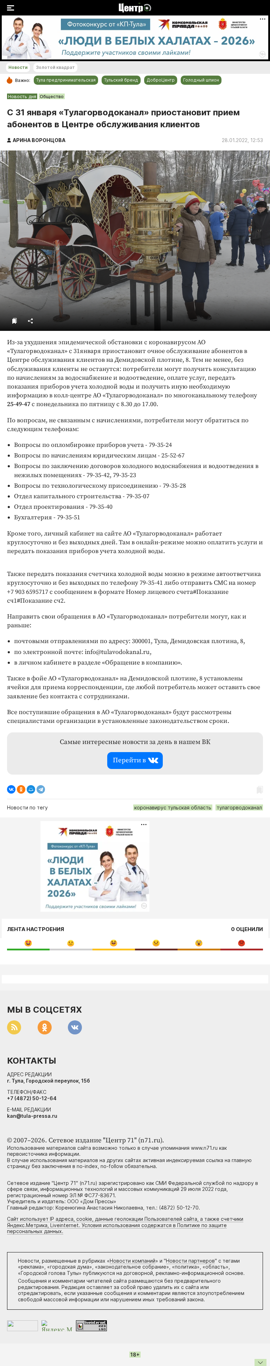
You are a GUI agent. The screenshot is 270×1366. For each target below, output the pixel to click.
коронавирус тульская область (172, 807)
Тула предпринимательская (66, 80)
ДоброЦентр (161, 80)
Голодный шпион (201, 80)
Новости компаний (132, 1261)
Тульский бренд (121, 80)
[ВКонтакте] (11, 789)
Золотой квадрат (55, 67)
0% (28, 943)
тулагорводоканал (239, 807)
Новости (17, 67)
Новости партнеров (190, 1261)
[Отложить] (14, 321)
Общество (52, 96)
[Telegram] (41, 789)
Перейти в (129, 760)
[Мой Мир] (31, 789)
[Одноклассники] (21, 789)
